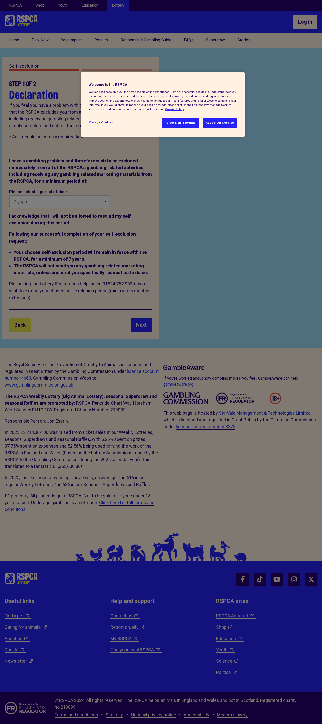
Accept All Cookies (220, 122)
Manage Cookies (101, 122)
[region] (163, 104)
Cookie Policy (174, 109)
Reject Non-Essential (180, 122)
